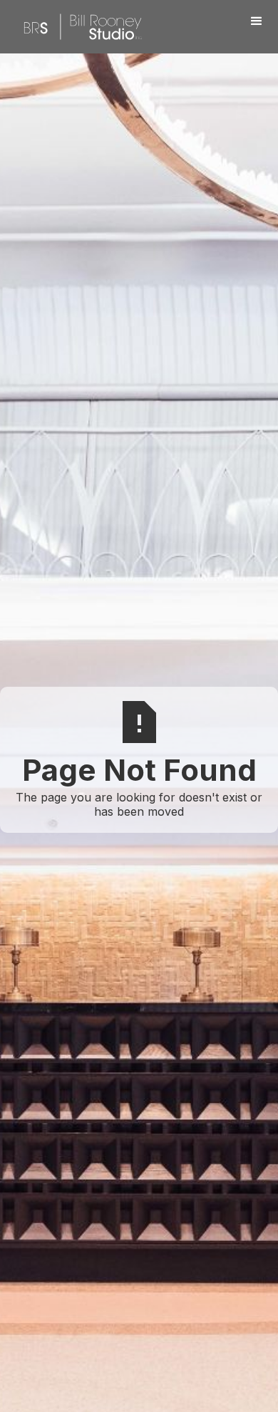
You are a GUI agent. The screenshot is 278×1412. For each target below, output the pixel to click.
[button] (256, 21)
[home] (79, 26)
